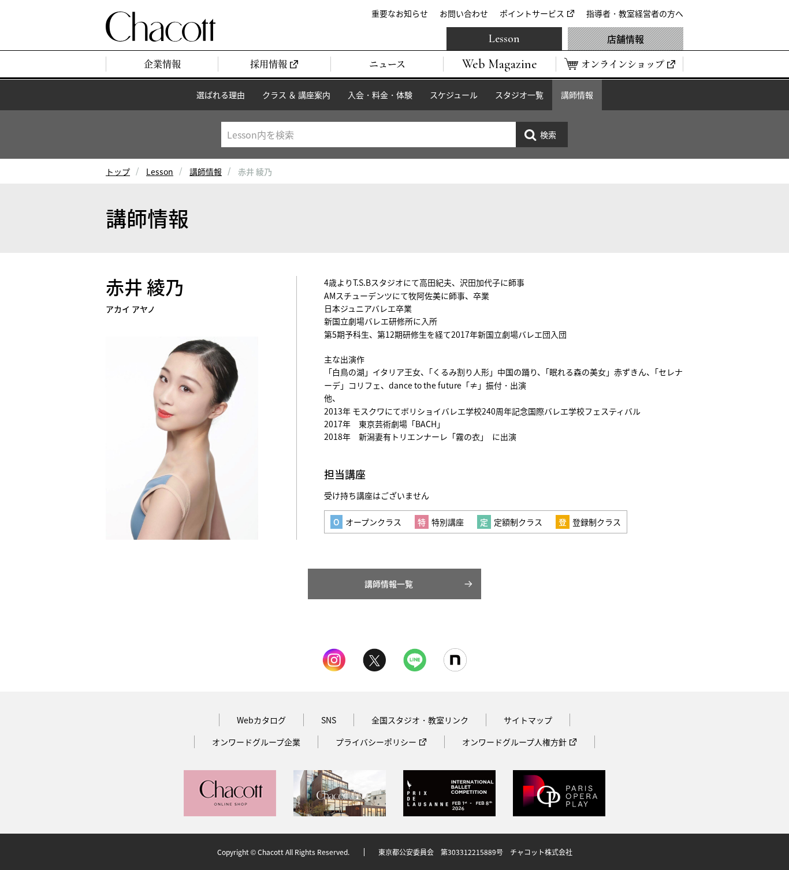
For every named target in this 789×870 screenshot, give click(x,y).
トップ (118, 171)
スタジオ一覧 (519, 94)
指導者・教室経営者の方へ (634, 13)
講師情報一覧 (388, 583)
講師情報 (577, 94)
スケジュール (454, 94)
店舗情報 (625, 39)
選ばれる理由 (220, 94)
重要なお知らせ (399, 13)
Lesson (504, 39)
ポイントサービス (532, 13)
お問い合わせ (464, 13)
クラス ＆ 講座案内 (296, 94)
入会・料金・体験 (380, 94)
